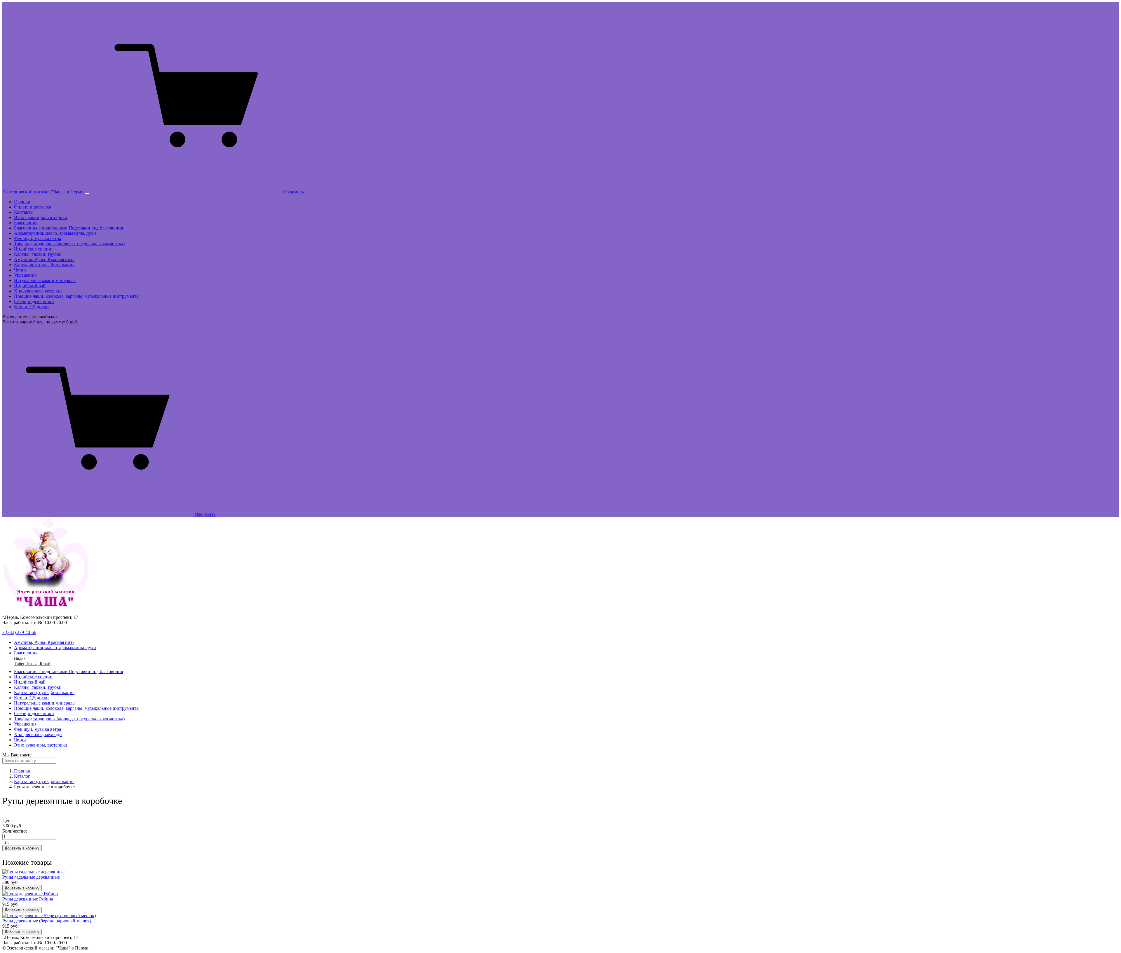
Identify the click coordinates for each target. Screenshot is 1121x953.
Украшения (25, 275)
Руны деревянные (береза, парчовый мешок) (46, 920)
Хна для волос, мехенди (38, 290)
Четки (20, 269)
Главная (22, 201)
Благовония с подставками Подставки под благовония (68, 227)
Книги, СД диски (31, 306)
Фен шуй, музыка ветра (37, 238)
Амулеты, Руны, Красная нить (44, 259)
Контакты (24, 212)
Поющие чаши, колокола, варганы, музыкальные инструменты (77, 296)
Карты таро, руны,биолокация (44, 264)
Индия (19, 658)
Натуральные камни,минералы (45, 280)
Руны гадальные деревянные (31, 877)
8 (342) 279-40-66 (19, 632)
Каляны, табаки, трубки (38, 254)
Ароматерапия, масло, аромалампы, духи (55, 233)
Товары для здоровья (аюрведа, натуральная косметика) (69, 243)
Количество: (14, 830)
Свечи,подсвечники (34, 301)
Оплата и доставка (32, 206)
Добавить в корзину (22, 848)
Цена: (8, 820)
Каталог (22, 776)
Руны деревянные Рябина (27, 898)
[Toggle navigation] (87, 193)
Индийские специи (33, 248)
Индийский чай (30, 285)
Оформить (293, 191)
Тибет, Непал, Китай (32, 663)
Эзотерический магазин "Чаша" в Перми (43, 191)
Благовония (25, 222)
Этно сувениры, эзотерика (40, 217)
